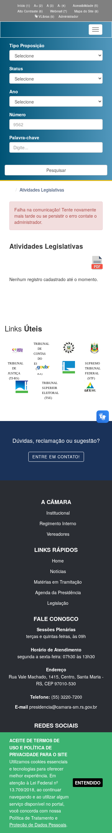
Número (17, 114)
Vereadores (58, 534)
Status (16, 68)
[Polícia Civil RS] (69, 343)
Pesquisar (56, 170)
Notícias (58, 571)
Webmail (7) (58, 11)
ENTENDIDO (87, 783)
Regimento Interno (58, 523)
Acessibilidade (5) (85, 5)
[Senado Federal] (22, 382)
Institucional (58, 513)
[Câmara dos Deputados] (69, 362)
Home (58, 561)
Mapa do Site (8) (85, 11)
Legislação (57, 603)
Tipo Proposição (26, 45)
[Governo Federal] (43, 362)
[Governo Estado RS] (94, 343)
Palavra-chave (24, 137)
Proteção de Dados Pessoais (37, 824)
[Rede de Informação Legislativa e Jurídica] (90, 382)
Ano (13, 91)
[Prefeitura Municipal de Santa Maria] (17, 348)
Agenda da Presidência (58, 592)
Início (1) (23, 5)
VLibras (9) (46, 16)
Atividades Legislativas (42, 190)
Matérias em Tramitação (58, 582)
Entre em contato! (56, 457)
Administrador (68, 16)
